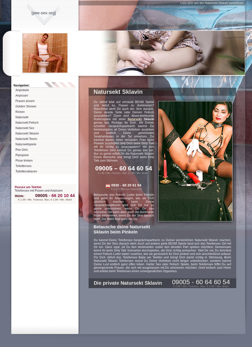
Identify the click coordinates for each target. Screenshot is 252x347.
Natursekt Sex (25, 128)
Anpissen (22, 95)
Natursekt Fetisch (27, 122)
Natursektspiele (26, 144)
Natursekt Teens (26, 139)
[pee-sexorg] (44, 13)
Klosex (20, 112)
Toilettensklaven (26, 171)
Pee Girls (22, 149)
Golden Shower (26, 106)
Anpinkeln (22, 90)
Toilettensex (24, 166)
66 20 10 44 (62, 195)
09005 (41, 195)
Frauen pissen (25, 101)
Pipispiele (22, 155)
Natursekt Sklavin (27, 133)
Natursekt (22, 117)
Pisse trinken (24, 160)
